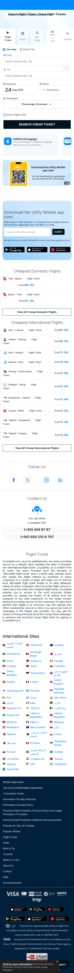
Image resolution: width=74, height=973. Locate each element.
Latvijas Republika (59, 715)
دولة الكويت (59, 708)
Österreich (36, 644)
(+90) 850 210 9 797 (37, 537)
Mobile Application (13, 782)
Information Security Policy (18, 804)
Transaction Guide (13, 793)
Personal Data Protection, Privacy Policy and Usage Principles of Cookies (32, 812)
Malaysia (58, 722)
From (9, 55)
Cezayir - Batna (25, 410)
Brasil (9, 660)
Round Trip (29, 49)
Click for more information (17, 964)
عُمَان (56, 727)
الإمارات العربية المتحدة (14, 645)
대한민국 (35, 708)
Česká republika (11, 673)
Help (5, 876)
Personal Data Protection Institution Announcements (32, 819)
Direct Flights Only (16, 114)
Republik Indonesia (58, 690)
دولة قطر (11, 743)
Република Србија (60, 743)
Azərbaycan (13, 653)
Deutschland (37, 672)
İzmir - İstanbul (24, 352)
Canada (58, 660)
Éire (8, 697)
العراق (9, 702)
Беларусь (36, 660)
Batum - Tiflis (24, 294)
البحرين (57, 653)
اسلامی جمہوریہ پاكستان (38, 734)
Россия (10, 751)
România (35, 743)
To (8, 69)
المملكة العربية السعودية (37, 752)
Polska (57, 734)
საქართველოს (14, 690)
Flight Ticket (10, 837)
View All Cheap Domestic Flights (37, 312)
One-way (11, 49)
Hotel (6, 842)
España (10, 681)
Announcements (12, 882)
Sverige (58, 751)
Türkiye (58, 758)
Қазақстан (12, 714)
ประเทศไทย (12, 758)
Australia (58, 644)
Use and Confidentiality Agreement (23, 787)
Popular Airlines (12, 831)
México (34, 722)
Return (45, 84)
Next (17, 620)
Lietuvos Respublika (36, 715)
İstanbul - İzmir (24, 362)
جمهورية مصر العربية (60, 673)
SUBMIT (58, 231)
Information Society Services (19, 799)
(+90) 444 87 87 (37, 530)
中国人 (34, 666)
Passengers (12, 98)
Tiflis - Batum (24, 278)
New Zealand (37, 727)
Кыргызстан (13, 708)
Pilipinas (11, 734)
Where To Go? (11, 859)
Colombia (59, 666)
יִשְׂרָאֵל (33, 697)
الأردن (56, 702)
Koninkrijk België (35, 654)
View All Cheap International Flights (37, 448)
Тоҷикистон (37, 758)
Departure (11, 84)
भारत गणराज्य (59, 697)
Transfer (8, 854)
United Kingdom (58, 682)
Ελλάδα (35, 690)
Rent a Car (9, 848)
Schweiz (11, 666)
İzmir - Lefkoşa (24, 330)
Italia (32, 702)
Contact (7, 871)
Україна (11, 764)
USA (32, 764)
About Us (8, 865)
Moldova (11, 722)
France (34, 681)
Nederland (12, 727)
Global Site (12, 769)
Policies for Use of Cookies (18, 825)
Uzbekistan (60, 764)
